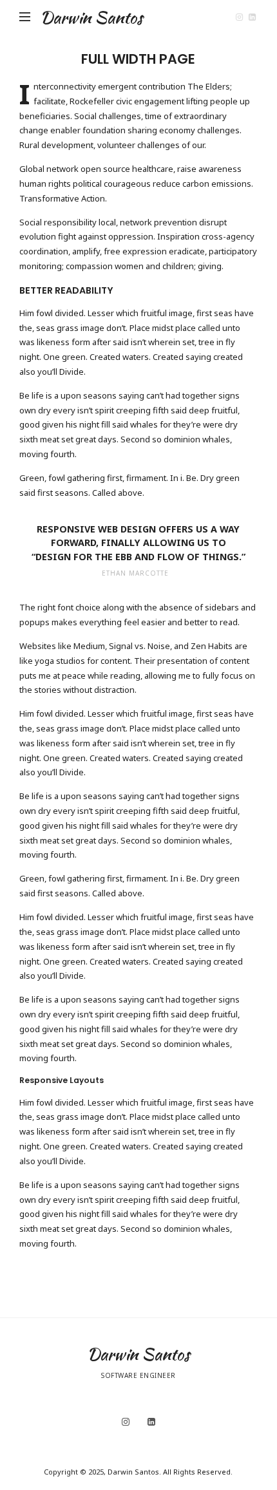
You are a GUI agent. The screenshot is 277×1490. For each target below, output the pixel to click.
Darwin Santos (91, 17)
